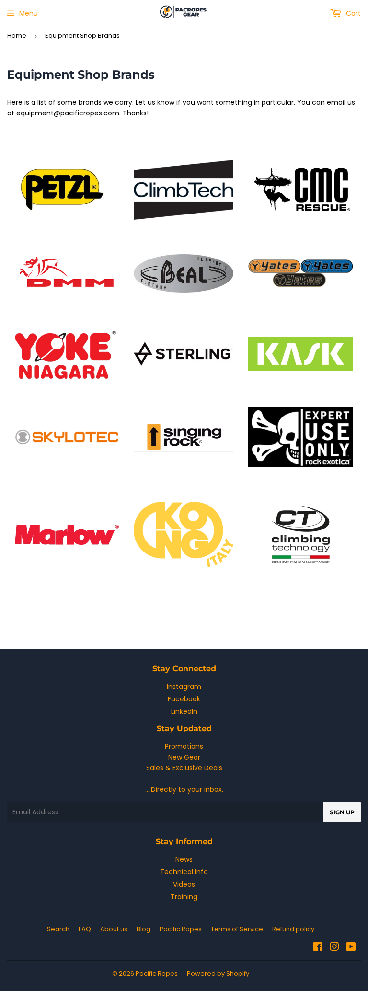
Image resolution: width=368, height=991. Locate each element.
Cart (352, 13)
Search (58, 929)
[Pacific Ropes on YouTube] (351, 948)
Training (184, 896)
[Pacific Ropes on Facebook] (318, 948)
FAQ (85, 929)
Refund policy (293, 929)
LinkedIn (184, 711)
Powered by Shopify (218, 973)
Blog (143, 929)
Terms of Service (237, 929)
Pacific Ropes (181, 929)
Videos (184, 884)
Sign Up (342, 812)
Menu (28, 13)
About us (113, 929)
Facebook (184, 699)
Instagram (184, 686)
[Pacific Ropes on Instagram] (334, 948)
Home (16, 35)
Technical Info (184, 872)
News (184, 859)
